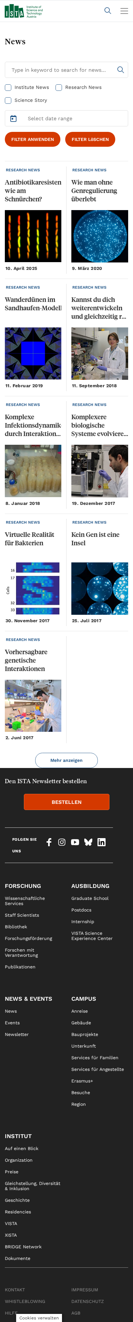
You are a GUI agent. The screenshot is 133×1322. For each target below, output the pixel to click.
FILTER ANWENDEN (32, 139)
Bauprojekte (84, 1034)
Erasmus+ (82, 1080)
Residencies (18, 1211)
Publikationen (20, 966)
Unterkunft (83, 1046)
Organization (19, 1160)
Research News (83, 87)
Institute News (32, 87)
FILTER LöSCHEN (90, 139)
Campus (83, 998)
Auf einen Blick (21, 1148)
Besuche (80, 1092)
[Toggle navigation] (124, 11)
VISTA (11, 1223)
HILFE (11, 1313)
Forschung (23, 885)
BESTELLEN (67, 802)
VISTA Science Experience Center (92, 936)
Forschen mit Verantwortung (21, 952)
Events (12, 1022)
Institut (18, 1136)
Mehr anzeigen (66, 760)
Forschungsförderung (28, 938)
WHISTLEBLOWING (25, 1301)
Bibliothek (16, 926)
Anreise (79, 1011)
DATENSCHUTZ (87, 1301)
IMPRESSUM (84, 1289)
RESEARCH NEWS (23, 170)
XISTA (11, 1235)
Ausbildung (90, 885)
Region (78, 1104)
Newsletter (17, 1034)
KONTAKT (15, 1289)
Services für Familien (94, 1057)
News (11, 1011)
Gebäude (81, 1022)
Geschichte (17, 1200)
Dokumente (17, 1258)
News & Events (28, 998)
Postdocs (81, 909)
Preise (11, 1171)
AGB (75, 1313)
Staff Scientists (22, 915)
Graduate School (89, 898)
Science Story (31, 100)
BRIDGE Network (23, 1246)
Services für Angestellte (97, 1069)
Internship (82, 921)
